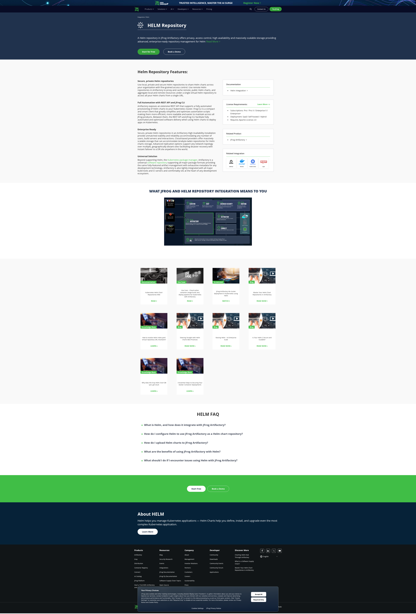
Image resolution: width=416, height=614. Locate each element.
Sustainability (189, 581)
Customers (188, 572)
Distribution (138, 563)
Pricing (209, 9)
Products (148, 9)
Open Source (164, 585)
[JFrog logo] (137, 9)
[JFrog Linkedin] (268, 550)
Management (189, 559)
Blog (161, 555)
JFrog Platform (139, 581)
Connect (137, 572)
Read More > (213, 41)
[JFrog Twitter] (273, 550)
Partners (188, 568)
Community (214, 555)
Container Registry (141, 568)
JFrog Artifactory (238, 139)
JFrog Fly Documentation (168, 576)
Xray (135, 559)
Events (161, 563)
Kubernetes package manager (182, 159)
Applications (214, 572)
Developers (182, 9)
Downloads (214, 559)
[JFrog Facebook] (262, 550)
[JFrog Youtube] (279, 550)
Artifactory (138, 555)
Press (186, 585)
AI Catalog (138, 576)
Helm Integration (238, 90)
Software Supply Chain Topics (170, 581)
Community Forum (216, 568)
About (187, 555)
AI (171, 9)
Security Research (165, 559)
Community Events (216, 563)
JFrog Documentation (167, 572)
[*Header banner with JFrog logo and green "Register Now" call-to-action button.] (208, 3)
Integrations (141, 17)
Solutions (161, 9)
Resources (196, 9)
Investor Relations (191, 563)
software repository (157, 162)
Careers (187, 576)
